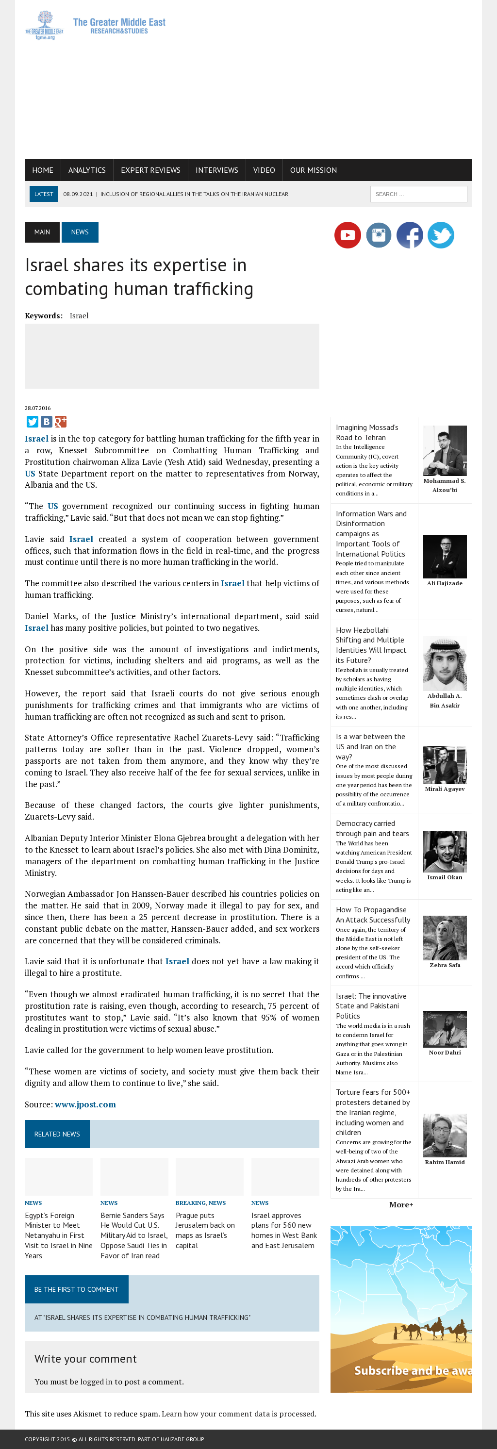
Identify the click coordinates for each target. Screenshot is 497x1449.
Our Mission (313, 170)
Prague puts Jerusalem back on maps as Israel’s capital (205, 1230)
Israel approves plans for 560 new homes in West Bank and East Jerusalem (284, 1230)
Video (264, 170)
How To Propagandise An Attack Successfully (373, 914)
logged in (96, 1381)
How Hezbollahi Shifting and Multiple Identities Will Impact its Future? (371, 645)
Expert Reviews (151, 170)
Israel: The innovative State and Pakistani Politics (371, 1006)
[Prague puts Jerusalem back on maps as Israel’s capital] (210, 1189)
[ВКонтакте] (46, 422)
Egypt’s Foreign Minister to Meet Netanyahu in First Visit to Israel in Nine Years (59, 1235)
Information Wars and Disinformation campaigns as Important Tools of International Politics (371, 534)
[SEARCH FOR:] (418, 193)
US (30, 473)
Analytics (87, 170)
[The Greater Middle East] (95, 25)
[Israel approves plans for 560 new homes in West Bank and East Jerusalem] (285, 1189)
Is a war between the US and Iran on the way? (370, 746)
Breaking (191, 1202)
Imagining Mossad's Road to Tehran (367, 432)
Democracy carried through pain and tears (372, 828)
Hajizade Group (182, 1439)
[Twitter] (32, 422)
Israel (79, 315)
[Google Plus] (60, 422)
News (33, 1202)
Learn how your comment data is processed (238, 1413)
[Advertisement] (337, 78)
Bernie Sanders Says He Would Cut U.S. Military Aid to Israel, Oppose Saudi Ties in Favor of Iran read (133, 1235)
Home (42, 170)
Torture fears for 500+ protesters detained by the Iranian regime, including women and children (373, 1112)
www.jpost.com (85, 1104)
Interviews (217, 170)
